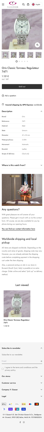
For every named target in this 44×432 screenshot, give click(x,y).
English (38, 4)
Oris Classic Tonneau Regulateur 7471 (17, 321)
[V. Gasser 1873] (12, 4)
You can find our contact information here (18, 228)
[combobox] (36, 4)
